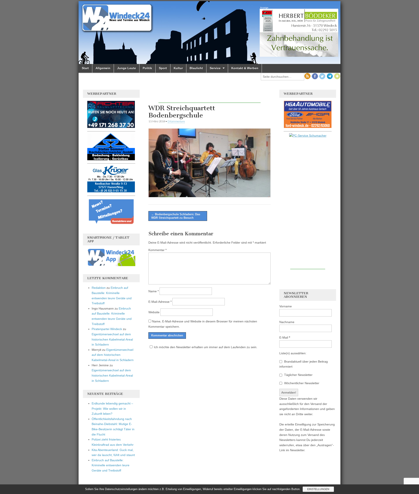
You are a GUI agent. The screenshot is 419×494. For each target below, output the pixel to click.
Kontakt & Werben (244, 68)
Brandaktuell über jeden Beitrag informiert (303, 364)
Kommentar (157, 250)
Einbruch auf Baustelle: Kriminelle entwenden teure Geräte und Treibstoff (110, 465)
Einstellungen (318, 489)
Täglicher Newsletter (298, 375)
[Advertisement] (209, 96)
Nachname (286, 322)
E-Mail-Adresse (160, 301)
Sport (163, 68)
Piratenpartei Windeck (107, 329)
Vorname (285, 306)
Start (85, 68)
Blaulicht (196, 68)
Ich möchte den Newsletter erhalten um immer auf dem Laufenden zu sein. (205, 347)
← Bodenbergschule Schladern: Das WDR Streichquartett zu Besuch (175, 216)
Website (154, 312)
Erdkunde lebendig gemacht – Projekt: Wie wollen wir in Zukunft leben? (112, 408)
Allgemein (103, 68)
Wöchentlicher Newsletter (301, 383)
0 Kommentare (176, 121)
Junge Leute (126, 68)
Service (215, 68)
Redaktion (99, 287)
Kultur (178, 68)
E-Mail (284, 337)
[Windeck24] (209, 32)
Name (153, 291)
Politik (147, 68)
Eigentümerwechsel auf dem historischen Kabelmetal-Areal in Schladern (112, 339)
